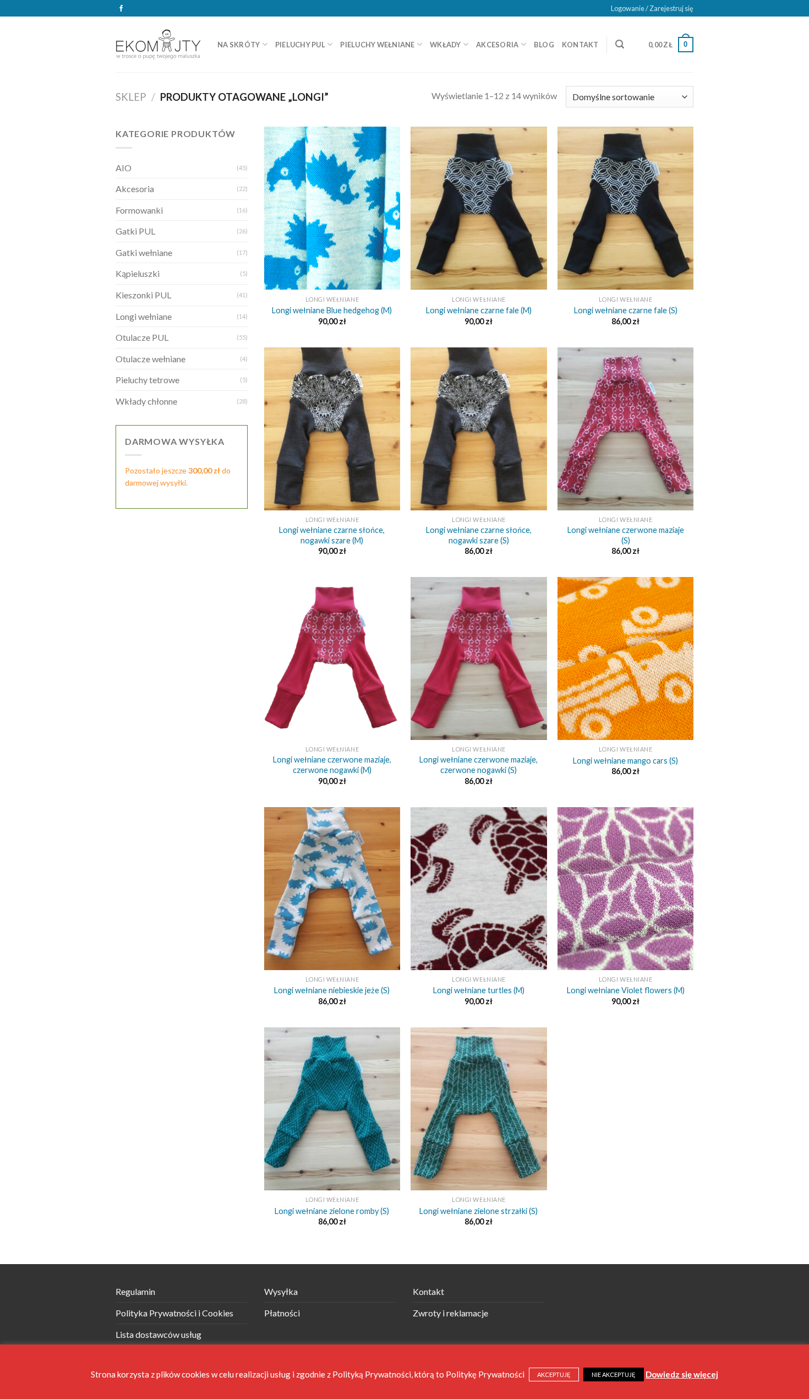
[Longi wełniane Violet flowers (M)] (625, 888)
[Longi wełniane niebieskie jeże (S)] (332, 888)
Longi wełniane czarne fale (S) (625, 310)
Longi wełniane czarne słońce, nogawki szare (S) (479, 535)
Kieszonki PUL (143, 295)
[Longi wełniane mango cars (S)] (625, 658)
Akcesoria (497, 44)
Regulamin (135, 1291)
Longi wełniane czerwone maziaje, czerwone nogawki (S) (478, 765)
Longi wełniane (144, 316)
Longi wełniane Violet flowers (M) (626, 990)
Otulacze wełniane (150, 358)
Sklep (131, 97)
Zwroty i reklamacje (450, 1313)
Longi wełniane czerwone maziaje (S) (625, 535)
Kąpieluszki (138, 273)
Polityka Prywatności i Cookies (174, 1313)
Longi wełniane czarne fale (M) (479, 310)
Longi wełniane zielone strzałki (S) (478, 1211)
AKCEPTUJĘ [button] (554, 1374)
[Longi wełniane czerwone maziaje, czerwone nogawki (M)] (332, 658)
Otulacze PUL (142, 337)
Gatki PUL (135, 231)
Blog (544, 44)
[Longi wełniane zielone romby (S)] (332, 1108)
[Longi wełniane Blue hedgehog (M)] (332, 208)
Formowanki (139, 210)
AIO (124, 167)
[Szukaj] (619, 44)
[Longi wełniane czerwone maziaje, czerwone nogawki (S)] (478, 658)
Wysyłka (281, 1291)
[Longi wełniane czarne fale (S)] (625, 208)
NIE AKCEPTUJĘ (614, 1374)
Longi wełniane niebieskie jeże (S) (332, 990)
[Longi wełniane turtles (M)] (478, 888)
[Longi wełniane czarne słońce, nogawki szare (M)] (332, 428)
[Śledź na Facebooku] (121, 9)
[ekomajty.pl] (158, 44)
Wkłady (445, 44)
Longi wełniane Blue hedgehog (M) (332, 310)
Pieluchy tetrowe (147, 379)
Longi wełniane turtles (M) (478, 990)
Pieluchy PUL (300, 44)
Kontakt (580, 44)
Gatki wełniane (144, 252)
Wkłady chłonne (146, 401)
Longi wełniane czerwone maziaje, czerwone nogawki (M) (332, 765)
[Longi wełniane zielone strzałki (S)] (478, 1108)
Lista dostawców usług (158, 1334)
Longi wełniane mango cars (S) (625, 760)
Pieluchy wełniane (377, 44)
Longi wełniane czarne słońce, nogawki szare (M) (332, 535)
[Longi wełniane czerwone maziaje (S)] (625, 428)
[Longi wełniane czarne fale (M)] (478, 208)
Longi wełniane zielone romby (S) (332, 1211)
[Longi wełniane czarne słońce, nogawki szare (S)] (478, 428)
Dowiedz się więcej (682, 1374)
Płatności (282, 1313)
